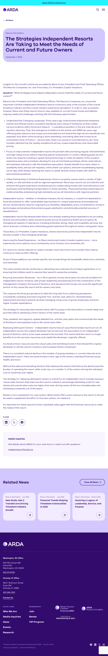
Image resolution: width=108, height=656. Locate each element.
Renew (33, 616)
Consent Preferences (27, 648)
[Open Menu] (103, 9)
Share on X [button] (14, 422)
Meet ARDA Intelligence (54, 2)
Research (8, 632)
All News (9, 20)
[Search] (96, 9)
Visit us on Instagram (103, 644)
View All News (91, 482)
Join (31, 611)
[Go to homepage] (10, 9)
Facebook (91, 644)
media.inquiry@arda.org (20, 449)
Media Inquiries (12, 616)
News (6, 621)
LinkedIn (95, 644)
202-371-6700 (9, 572)
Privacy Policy (48, 644)
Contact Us (8, 597)
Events (7, 627)
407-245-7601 (9, 592)
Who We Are (10, 611)
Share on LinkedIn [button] (6, 422)
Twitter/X (99, 644)
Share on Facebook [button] (22, 422)
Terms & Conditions (10, 648)
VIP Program (36, 621)
